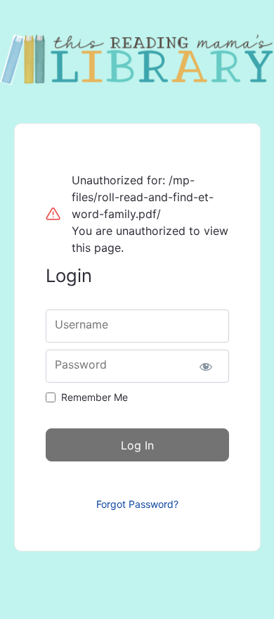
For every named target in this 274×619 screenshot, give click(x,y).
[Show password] (206, 366)
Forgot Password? (137, 504)
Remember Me (94, 397)
